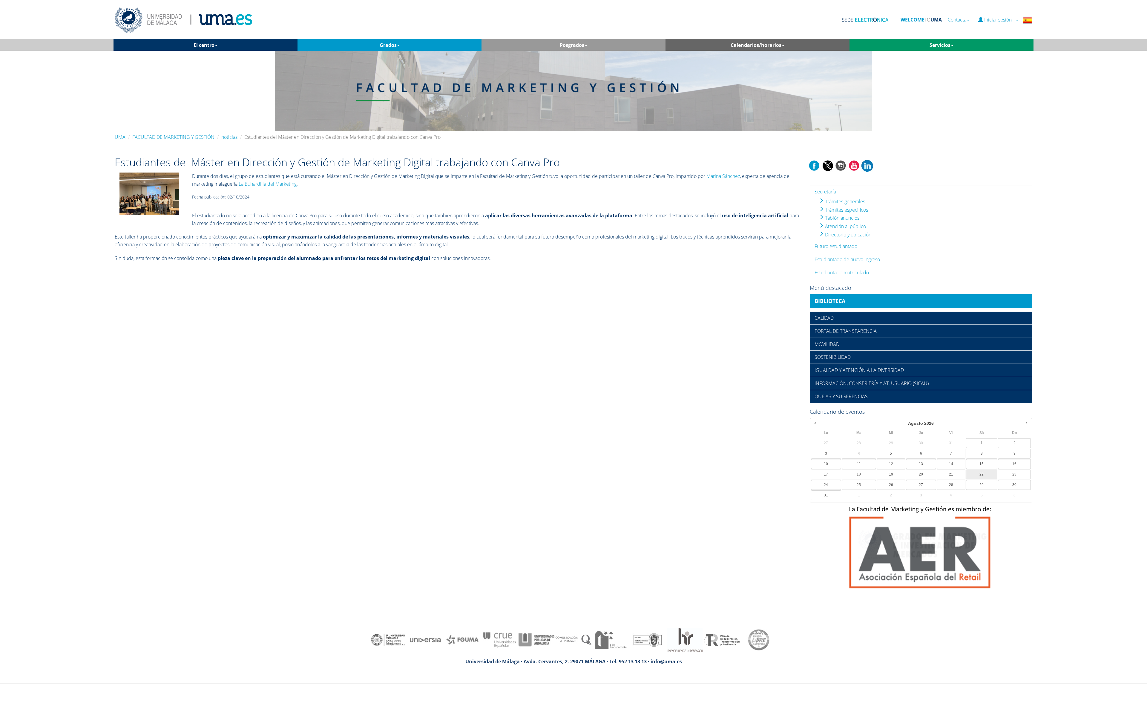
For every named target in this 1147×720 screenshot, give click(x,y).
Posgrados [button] (572, 45)
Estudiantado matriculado (842, 272)
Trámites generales (844, 201)
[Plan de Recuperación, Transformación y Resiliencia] (722, 642)
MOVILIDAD (827, 344)
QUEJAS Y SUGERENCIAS (841, 396)
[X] (827, 165)
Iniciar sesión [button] (999, 20)
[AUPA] (536, 642)
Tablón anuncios (841, 218)
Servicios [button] (940, 45)
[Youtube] (854, 165)
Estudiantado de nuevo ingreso (847, 259)
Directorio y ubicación (847, 234)
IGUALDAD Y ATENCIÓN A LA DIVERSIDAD (859, 370)
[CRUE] (499, 642)
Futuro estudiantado (836, 246)
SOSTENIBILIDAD (833, 357)
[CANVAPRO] (149, 193)
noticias (229, 137)
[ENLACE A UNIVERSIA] (425, 642)
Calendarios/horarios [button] (756, 45)
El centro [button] (204, 45)
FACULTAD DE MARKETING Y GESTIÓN (173, 137)
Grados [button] (388, 45)
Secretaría (825, 191)
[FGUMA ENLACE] (462, 642)
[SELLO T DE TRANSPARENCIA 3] (610, 642)
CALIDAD (824, 318)
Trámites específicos (846, 210)
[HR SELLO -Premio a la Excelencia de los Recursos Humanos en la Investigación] (685, 642)
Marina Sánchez (723, 176)
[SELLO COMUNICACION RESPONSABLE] (573, 642)
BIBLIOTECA (830, 300)
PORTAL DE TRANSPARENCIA (846, 331)
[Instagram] (841, 165)
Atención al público (845, 226)
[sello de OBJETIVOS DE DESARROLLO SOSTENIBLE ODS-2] (388, 642)
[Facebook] (814, 165)
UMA (120, 137)
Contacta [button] (957, 20)
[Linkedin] (867, 165)
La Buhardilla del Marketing (268, 184)
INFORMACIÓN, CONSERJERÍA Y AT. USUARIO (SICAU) (872, 383)
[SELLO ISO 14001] (647, 642)
